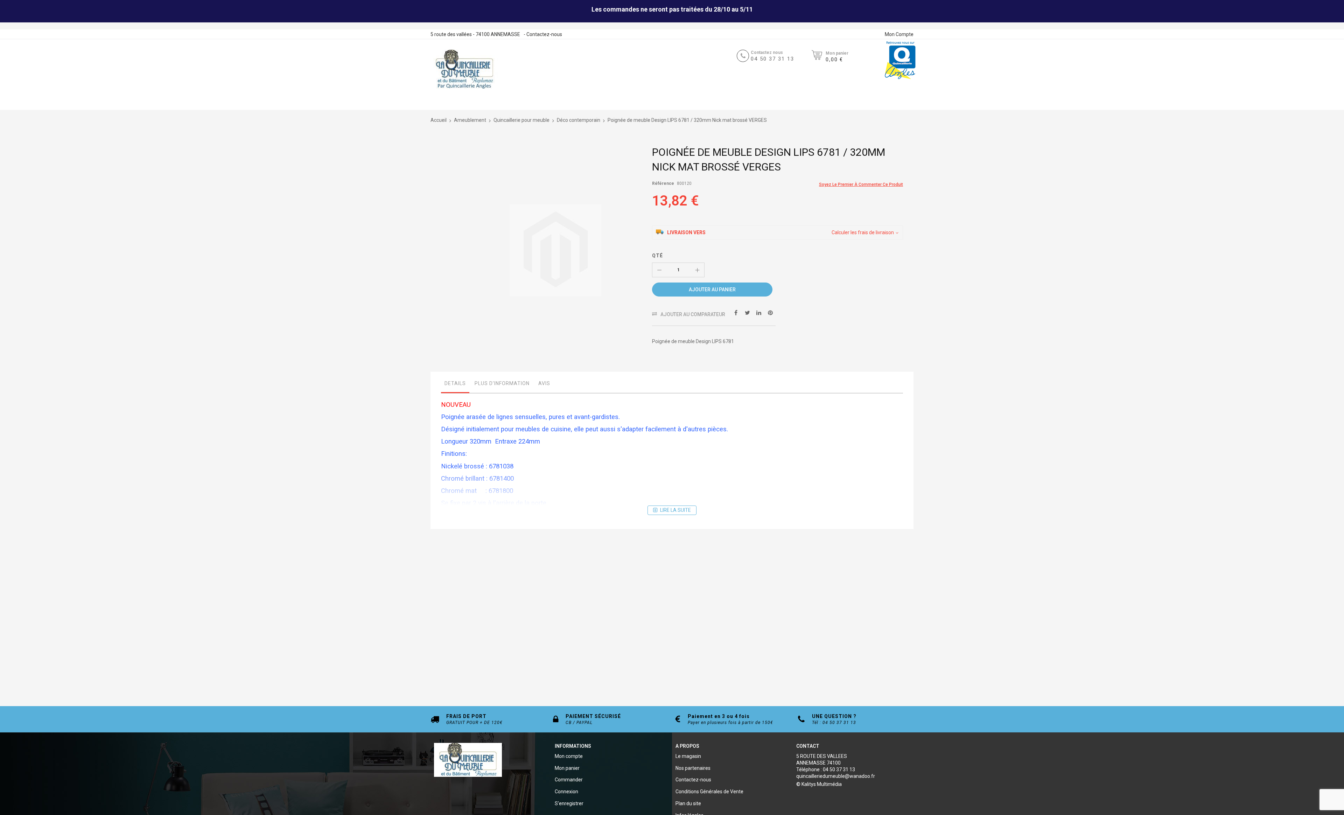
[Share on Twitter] (747, 312)
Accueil (438, 120)
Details (455, 383)
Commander (569, 779)
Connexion (566, 791)
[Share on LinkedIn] (758, 312)
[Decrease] (659, 270)
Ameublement (470, 120)
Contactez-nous (544, 34)
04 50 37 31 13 (772, 59)
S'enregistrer (569, 803)
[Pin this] (770, 312)
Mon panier (567, 768)
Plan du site (688, 803)
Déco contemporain (578, 120)
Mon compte (569, 756)
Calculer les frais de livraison (863, 232)
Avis (544, 383)
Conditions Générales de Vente (709, 791)
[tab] (455, 385)
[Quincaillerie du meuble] (464, 69)
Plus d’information (502, 383)
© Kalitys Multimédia (819, 784)
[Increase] (697, 270)
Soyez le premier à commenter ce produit (861, 184)
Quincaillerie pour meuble (521, 120)
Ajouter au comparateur (692, 314)
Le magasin (688, 756)
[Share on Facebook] (735, 312)
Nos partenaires (693, 768)
